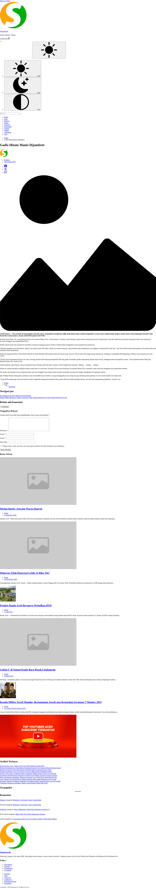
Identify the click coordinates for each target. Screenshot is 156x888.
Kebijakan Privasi (10, 881)
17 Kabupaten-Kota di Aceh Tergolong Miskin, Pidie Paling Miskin (34, 819)
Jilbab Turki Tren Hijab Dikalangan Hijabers (30, 814)
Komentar (4, 430)
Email (2, 438)
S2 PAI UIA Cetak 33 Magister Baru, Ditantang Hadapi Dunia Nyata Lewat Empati (28, 773)
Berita (6, 117)
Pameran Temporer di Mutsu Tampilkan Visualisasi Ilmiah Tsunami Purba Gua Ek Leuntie (30, 781)
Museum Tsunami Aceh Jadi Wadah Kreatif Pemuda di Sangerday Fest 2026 (25, 770)
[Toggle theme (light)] (49, 50)
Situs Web (3, 442)
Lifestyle (7, 125)
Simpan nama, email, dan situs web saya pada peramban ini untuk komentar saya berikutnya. (34, 446)
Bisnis (6, 123)
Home (6, 138)
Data (5, 119)
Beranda (7, 874)
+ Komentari (4, 407)
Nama (2, 434)
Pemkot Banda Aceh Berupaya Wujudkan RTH (26, 605)
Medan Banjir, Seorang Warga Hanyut (21, 508)
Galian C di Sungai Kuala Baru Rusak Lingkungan (27, 669)
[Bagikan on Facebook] (5, 167)
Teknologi (7, 132)
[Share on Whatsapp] (5, 172)
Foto (5, 134)
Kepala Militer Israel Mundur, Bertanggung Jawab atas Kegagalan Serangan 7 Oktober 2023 (51, 702)
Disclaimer (7, 883)
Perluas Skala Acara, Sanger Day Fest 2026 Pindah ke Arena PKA (22, 766)
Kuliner (6, 128)
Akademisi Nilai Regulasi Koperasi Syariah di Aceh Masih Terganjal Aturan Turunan (28, 775)
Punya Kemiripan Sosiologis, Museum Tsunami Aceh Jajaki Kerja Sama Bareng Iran (28, 777)
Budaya (6, 121)
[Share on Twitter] (5, 169)
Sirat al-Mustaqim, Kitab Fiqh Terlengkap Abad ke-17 (32, 809)
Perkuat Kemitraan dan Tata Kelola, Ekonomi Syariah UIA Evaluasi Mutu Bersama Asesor (30, 768)
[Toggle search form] (1, 41)
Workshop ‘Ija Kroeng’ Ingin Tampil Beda (27, 800)
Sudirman (3, 809)
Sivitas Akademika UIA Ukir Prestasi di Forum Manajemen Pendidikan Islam (26, 772)
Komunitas (8, 127)
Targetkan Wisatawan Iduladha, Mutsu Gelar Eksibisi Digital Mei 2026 (24, 783)
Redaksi (2, 800)
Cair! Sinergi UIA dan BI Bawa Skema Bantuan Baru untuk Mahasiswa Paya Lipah (28, 779)
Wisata (6, 130)
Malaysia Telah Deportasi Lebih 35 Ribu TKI (24, 573)
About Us (7, 878)
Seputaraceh (4, 31)
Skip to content (5, 1)
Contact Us (8, 879)
